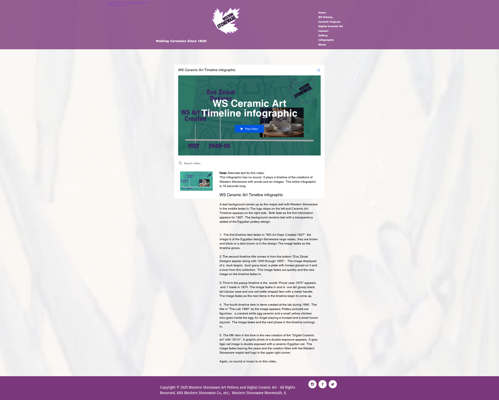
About (322, 44)
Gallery (323, 35)
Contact (323, 30)
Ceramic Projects (329, 21)
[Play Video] (196, 181)
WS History (325, 17)
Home (322, 12)
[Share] (317, 70)
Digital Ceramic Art (330, 26)
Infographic (326, 39)
